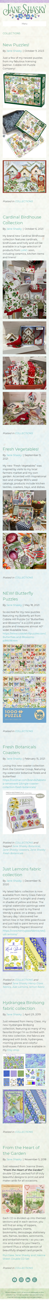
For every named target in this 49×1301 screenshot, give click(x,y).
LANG (24, 250)
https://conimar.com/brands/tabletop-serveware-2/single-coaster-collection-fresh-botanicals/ (24, 784)
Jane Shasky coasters (16, 849)
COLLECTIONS (24, 201)
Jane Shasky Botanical (26, 846)
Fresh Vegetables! (21, 449)
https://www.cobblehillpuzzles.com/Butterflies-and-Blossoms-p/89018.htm (24, 637)
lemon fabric (37, 986)
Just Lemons (20, 986)
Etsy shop (13, 1050)
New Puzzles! (16, 44)
